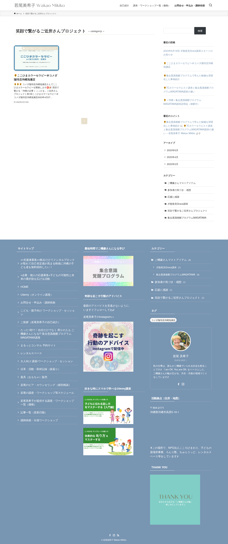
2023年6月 (172, 150)
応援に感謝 (173, 196)
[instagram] (183, 384)
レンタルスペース (31, 353)
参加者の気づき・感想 (179, 190)
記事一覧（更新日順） (34, 412)
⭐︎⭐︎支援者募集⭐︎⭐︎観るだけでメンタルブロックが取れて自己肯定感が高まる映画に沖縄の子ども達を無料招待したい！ (48, 263)
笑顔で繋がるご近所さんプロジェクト (187, 210)
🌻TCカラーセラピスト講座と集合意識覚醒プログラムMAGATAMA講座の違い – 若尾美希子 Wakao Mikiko (188, 129)
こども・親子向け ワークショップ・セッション (48, 312)
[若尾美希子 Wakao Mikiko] (40, 5)
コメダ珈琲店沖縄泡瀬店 (163, 320)
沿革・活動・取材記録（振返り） (41, 369)
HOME (25, 287)
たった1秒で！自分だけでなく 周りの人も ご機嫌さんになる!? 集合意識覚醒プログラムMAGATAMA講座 (47, 333)
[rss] (118, 535)
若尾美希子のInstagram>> (98, 317)
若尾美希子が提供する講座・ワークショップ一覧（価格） (47, 402)
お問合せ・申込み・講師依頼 (38, 302)
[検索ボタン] (210, 5)
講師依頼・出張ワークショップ (39, 420)
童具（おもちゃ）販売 (34, 377)
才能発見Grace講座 (178, 203)
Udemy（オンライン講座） (37, 294)
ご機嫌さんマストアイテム (182, 183)
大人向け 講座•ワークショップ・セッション (47, 361)
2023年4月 (172, 157)
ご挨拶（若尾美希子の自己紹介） (41, 322)
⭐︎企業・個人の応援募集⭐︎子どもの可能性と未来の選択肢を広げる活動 (47, 277)
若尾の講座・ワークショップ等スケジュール (47, 393)
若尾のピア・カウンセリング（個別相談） (46, 385)
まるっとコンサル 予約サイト (38, 345)
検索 (200, 30)
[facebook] (178, 384)
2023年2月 (172, 164)
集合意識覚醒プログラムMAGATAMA (187, 217)
